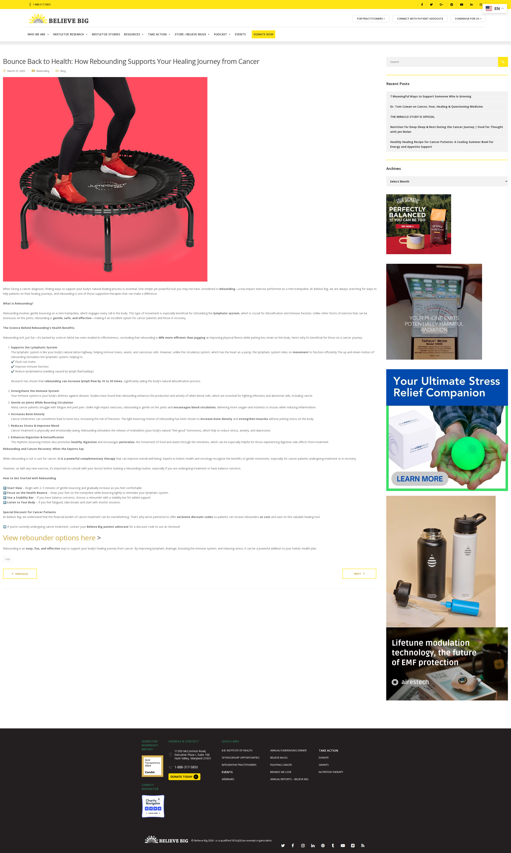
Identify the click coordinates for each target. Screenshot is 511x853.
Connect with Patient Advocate (420, 18)
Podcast (220, 34)
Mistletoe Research (68, 34)
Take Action (157, 34)
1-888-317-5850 (42, 4)
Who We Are (36, 34)
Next (357, 573)
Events (240, 34)
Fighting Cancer (281, 765)
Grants (324, 765)
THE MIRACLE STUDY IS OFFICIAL (412, 117)
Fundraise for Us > (468, 18)
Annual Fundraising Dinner (288, 750)
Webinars (228, 779)
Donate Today (181, 776)
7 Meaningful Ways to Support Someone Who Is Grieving (430, 96)
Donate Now (263, 34)
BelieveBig (43, 71)
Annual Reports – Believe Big (289, 779)
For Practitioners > (371, 18)
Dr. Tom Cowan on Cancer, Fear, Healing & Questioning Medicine (436, 106)
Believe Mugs (279, 757)
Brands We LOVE (280, 772)
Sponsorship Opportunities (240, 757)
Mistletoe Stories (106, 34)
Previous (21, 574)
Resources (132, 34)
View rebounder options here (49, 537)
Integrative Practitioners (239, 765)
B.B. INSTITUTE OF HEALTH (237, 750)
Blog (63, 71)
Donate (324, 757)
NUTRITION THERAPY (331, 772)
